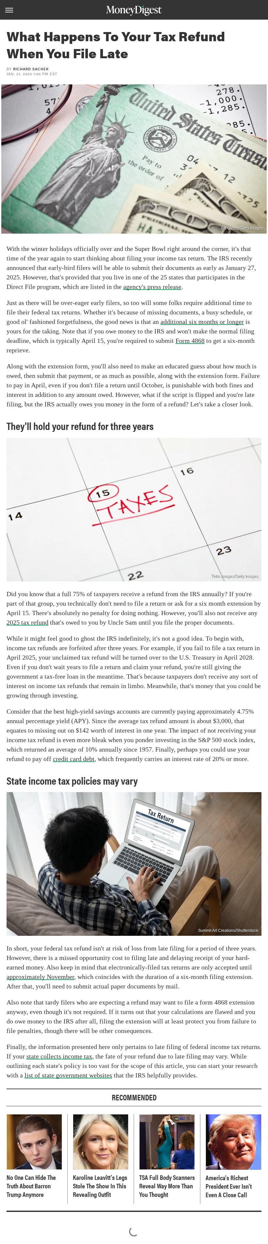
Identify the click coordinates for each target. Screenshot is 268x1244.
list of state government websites (68, 1075)
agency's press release (152, 286)
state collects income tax (59, 1056)
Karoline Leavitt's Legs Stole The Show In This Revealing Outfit (100, 1186)
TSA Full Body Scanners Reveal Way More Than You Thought (167, 1186)
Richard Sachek (31, 68)
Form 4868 (190, 340)
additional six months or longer (202, 321)
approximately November (40, 976)
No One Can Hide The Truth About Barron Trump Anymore (31, 1186)
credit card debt (73, 758)
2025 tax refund (27, 622)
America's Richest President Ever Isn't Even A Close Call (229, 1186)
